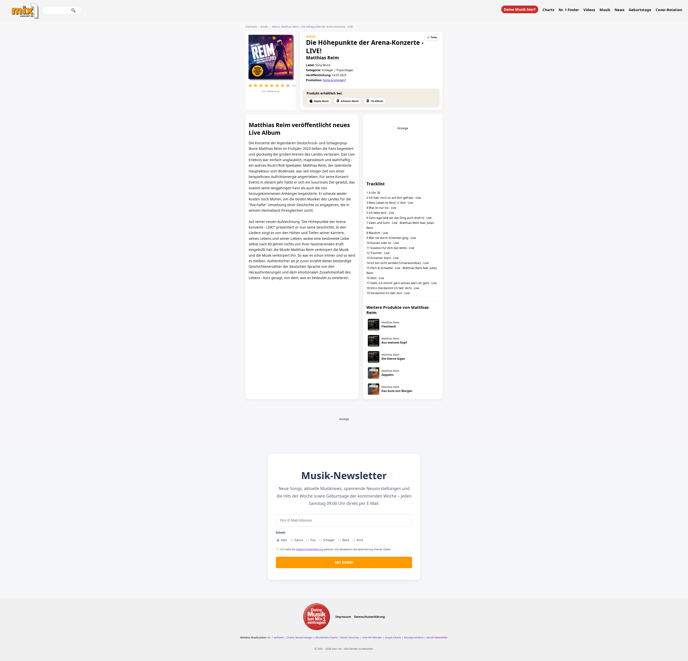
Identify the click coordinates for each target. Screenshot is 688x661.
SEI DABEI (344, 562)
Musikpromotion (414, 637)
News (619, 10)
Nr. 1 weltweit (276, 637)
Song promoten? (334, 80)
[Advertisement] (403, 152)
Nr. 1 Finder (569, 10)
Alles (284, 540)
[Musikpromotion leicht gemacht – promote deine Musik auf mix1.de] (316, 616)
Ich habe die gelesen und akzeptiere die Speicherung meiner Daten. (335, 549)
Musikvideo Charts (326, 637)
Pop (313, 540)
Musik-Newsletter (437, 637)
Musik (604, 10)
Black (345, 540)
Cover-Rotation (669, 10)
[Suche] (73, 10)
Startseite (251, 26)
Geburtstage (640, 10)
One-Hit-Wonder (372, 637)
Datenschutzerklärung (309, 549)
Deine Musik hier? (520, 9)
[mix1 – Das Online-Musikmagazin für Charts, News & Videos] (24, 8)
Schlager (329, 540)
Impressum (343, 617)
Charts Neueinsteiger (300, 637)
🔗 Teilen (432, 37)
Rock (360, 540)
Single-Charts (393, 637)
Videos (589, 10)
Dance (298, 540)
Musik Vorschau (350, 637)
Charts (548, 10)
